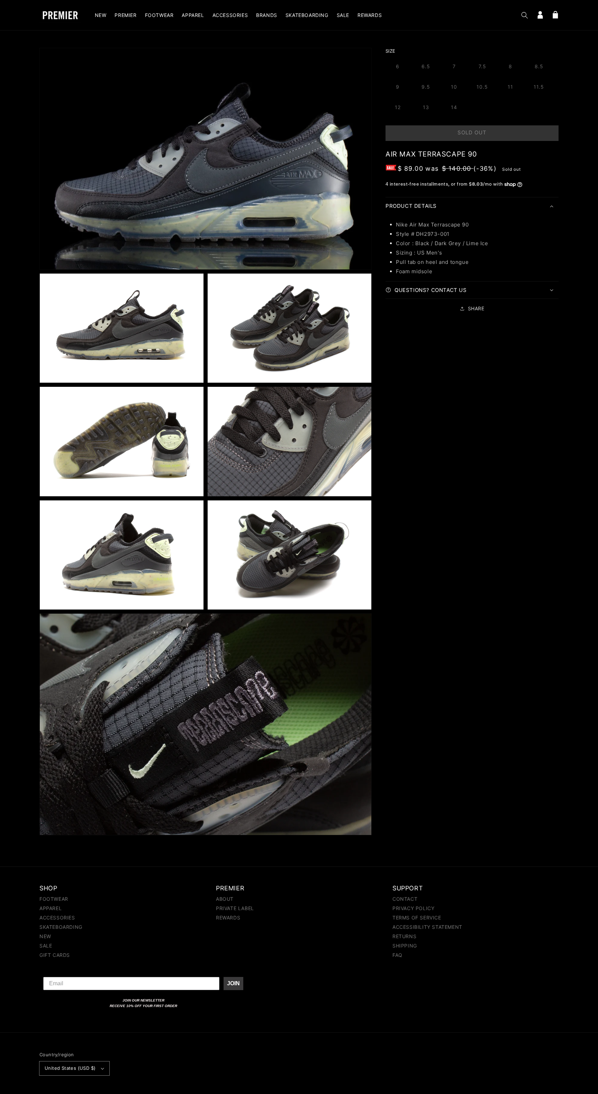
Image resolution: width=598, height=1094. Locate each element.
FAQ (397, 955)
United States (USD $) (70, 1068)
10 (454, 87)
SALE (45, 946)
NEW (45, 936)
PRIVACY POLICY (413, 908)
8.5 (539, 66)
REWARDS (228, 917)
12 (398, 107)
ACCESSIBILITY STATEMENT (427, 927)
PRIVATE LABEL (235, 908)
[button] (524, 15)
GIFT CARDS (54, 955)
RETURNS (404, 936)
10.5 (482, 87)
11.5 (539, 87)
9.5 (426, 87)
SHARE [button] (476, 308)
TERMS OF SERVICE (416, 917)
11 (510, 87)
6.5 (426, 66)
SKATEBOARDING (60, 927)
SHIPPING (404, 946)
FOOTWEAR (53, 899)
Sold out (472, 132)
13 (426, 107)
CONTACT (404, 899)
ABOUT (225, 899)
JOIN (233, 983)
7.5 (482, 66)
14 (454, 107)
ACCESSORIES (57, 917)
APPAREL (50, 908)
